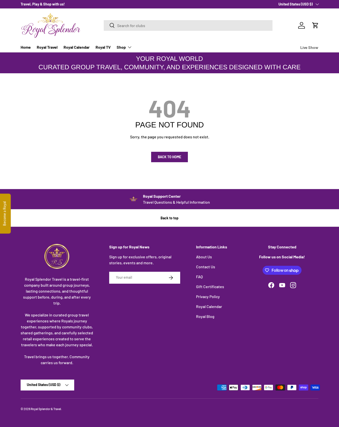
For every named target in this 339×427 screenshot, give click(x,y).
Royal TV (103, 47)
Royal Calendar (77, 47)
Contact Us (205, 266)
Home (26, 47)
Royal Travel (47, 47)
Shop (121, 47)
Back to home (169, 157)
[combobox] (188, 25)
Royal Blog (205, 316)
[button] (315, 25)
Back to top (169, 218)
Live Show (309, 47)
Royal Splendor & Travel (46, 409)
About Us (204, 256)
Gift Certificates (210, 286)
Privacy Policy (208, 296)
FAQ (199, 276)
